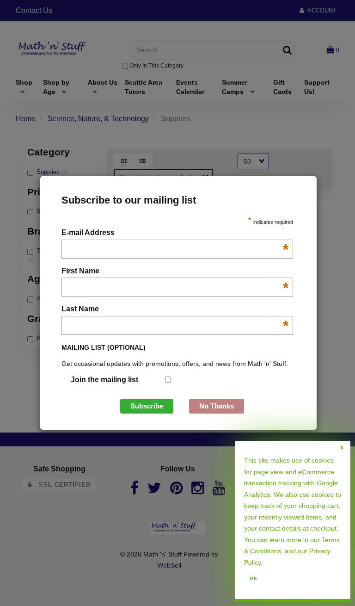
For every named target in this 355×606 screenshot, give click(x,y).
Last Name (174, 310)
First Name (174, 272)
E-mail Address (174, 233)
